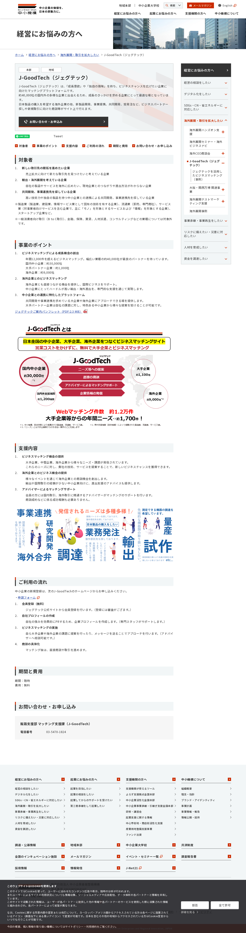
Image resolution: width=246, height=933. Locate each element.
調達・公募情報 (25, 845)
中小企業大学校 (148, 5)
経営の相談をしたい (197, 82)
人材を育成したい (196, 247)
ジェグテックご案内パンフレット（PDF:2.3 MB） (48, 311)
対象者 (23, 146)
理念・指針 (187, 794)
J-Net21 (132, 868)
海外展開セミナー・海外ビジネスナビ (205, 143)
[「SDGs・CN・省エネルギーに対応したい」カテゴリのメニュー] (226, 107)
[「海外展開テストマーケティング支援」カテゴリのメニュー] (223, 201)
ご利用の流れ (95, 146)
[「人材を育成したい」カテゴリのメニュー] (226, 247)
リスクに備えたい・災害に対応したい (203, 234)
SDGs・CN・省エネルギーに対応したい (203, 107)
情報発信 (76, 868)
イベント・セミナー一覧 (142, 856)
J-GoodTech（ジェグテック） (204, 163)
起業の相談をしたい (82, 794)
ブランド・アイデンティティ (198, 800)
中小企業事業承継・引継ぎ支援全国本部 (149, 806)
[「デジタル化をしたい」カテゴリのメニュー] (226, 94)
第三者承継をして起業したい (87, 806)
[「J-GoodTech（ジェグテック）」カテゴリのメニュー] (223, 163)
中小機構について (227, 13)
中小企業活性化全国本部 (140, 800)
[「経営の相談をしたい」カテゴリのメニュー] (226, 82)
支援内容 (72, 146)
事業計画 (186, 806)
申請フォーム (27, 597)
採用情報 (21, 868)
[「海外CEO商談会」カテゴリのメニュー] (223, 153)
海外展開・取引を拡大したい (79, 55)
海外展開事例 (198, 211)
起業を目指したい (80, 788)
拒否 (195, 905)
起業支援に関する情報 (139, 817)
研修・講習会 (134, 811)
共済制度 (187, 845)
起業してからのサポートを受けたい (91, 800)
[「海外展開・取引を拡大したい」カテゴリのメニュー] (226, 120)
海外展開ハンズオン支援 (204, 132)
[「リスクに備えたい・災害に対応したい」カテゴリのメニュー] (226, 234)
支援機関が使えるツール (140, 788)
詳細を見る (188, 912)
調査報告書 (188, 856)
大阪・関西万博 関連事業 (204, 189)
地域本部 (125, 5)
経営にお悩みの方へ (127, 13)
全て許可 (225, 905)
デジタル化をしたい (197, 94)
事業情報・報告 (190, 811)
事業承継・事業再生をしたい (203, 220)
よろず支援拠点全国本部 (140, 794)
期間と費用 (120, 146)
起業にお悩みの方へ (163, 13)
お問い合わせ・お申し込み (154, 146)
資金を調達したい (196, 258)
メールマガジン (80, 856)
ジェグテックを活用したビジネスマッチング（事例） (207, 175)
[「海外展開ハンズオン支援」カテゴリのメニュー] (223, 132)
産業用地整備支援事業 (139, 829)
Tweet (58, 136)
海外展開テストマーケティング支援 (204, 201)
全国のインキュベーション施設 (36, 856)
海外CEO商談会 (199, 153)
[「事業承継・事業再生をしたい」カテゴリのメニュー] (226, 220)
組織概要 (186, 788)
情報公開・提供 (190, 817)
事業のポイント (47, 146)
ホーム (19, 55)
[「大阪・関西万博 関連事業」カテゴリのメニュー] (223, 189)
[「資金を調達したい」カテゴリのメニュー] (226, 258)
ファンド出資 (134, 834)
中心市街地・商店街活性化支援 (144, 823)
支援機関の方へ (195, 13)
